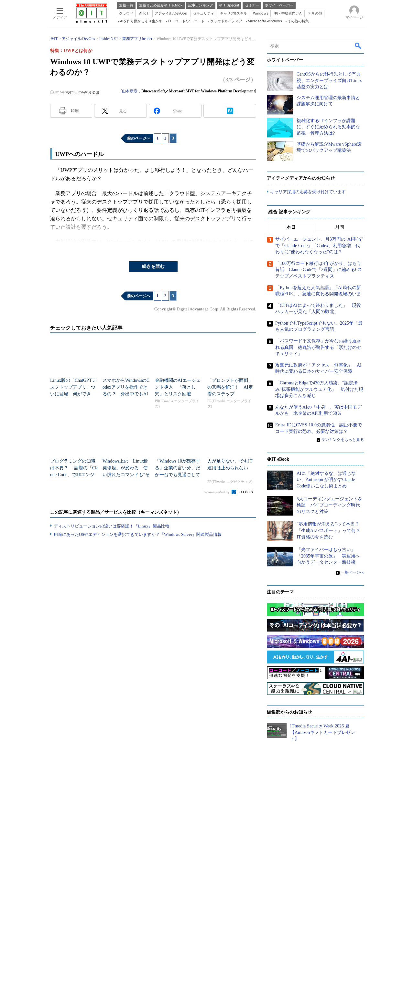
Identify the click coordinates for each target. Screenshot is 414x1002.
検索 (358, 45)
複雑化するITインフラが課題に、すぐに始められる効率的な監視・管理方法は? (328, 127)
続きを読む (153, 266)
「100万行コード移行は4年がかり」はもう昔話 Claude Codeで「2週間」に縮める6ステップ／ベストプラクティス (318, 269)
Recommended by (216, 492)
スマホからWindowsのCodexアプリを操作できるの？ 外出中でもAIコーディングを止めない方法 (126, 394)
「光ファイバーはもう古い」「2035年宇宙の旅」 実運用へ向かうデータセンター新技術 (328, 556)
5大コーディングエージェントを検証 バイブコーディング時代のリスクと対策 (329, 505)
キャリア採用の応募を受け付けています (308, 191)
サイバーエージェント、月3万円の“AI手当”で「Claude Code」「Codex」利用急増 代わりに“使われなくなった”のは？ (319, 245)
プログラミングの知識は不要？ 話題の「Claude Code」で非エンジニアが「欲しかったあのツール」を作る (74, 475)
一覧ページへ (352, 572)
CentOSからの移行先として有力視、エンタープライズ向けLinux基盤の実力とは (329, 80)
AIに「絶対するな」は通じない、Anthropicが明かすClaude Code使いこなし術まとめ (326, 479)
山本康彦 (129, 91)
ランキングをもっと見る (342, 439)
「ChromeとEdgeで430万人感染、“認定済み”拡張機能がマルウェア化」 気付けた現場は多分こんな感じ (319, 389)
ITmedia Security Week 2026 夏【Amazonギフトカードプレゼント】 (322, 732)
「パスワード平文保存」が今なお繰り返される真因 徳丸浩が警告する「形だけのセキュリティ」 (318, 347)
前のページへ (138, 138)
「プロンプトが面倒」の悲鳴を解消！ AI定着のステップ (230, 387)
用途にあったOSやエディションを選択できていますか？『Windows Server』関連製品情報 (138, 534)
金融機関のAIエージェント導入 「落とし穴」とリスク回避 (178, 387)
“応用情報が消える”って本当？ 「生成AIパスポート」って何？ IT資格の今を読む (331, 530)
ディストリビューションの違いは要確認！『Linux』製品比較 (111, 526)
